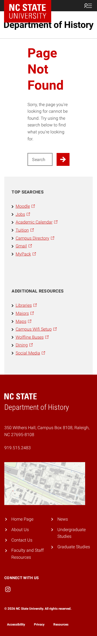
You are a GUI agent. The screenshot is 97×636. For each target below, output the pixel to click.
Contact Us (21, 540)
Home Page (22, 519)
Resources (60, 624)
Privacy (39, 624)
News (62, 519)
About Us (20, 529)
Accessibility (16, 624)
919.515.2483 (17, 447)
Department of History (48, 24)
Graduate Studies (73, 546)
